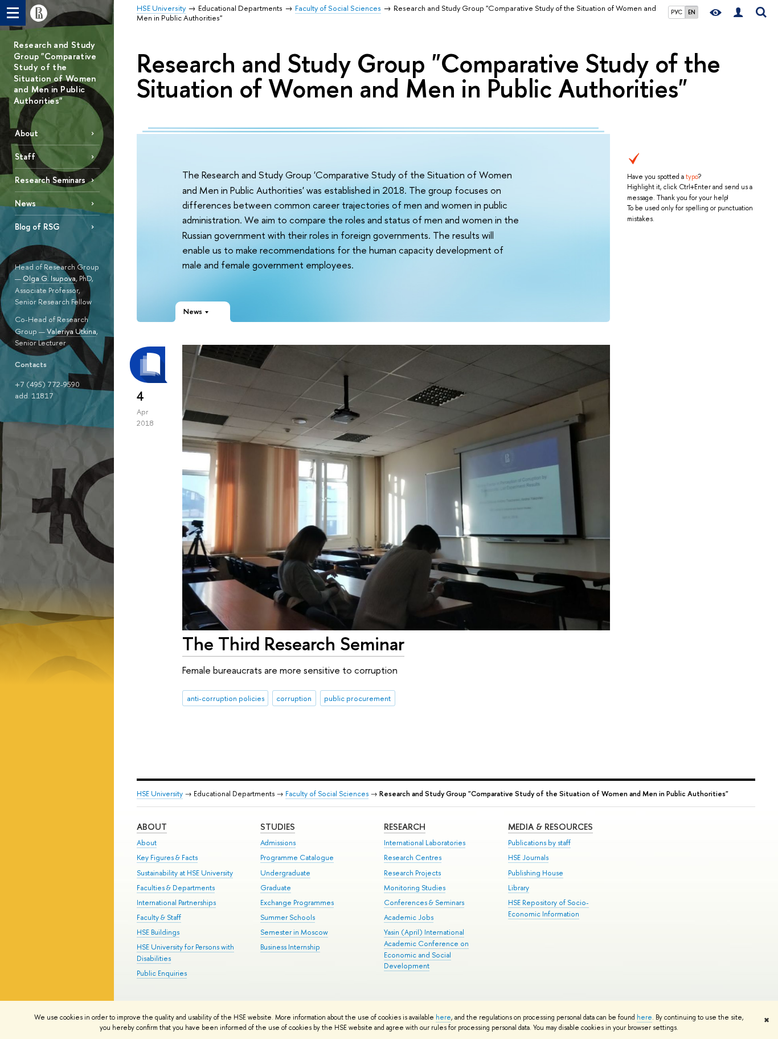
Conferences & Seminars (424, 902)
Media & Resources (550, 827)
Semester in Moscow (294, 932)
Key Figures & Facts (167, 857)
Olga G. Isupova (49, 278)
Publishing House (535, 873)
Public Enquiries (162, 973)
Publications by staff (539, 843)
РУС (676, 12)
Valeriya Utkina (71, 331)
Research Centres (412, 857)
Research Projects (412, 873)
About (26, 133)
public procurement (357, 698)
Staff (25, 156)
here (443, 1017)
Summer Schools (287, 917)
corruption (294, 698)
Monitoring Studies (414, 888)
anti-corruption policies (225, 698)
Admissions (278, 843)
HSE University (160, 793)
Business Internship (290, 947)
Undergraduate (285, 873)
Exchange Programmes (297, 902)
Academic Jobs (408, 917)
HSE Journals (528, 857)
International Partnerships (176, 902)
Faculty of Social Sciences (326, 793)
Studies (277, 827)
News (25, 203)
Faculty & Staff (159, 917)
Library (518, 888)
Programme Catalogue (297, 857)
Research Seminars (50, 179)
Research (404, 827)
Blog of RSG (37, 226)
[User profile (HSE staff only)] (738, 13)
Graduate (275, 888)
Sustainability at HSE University (185, 873)
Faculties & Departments (176, 888)
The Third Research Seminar (293, 643)
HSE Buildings (158, 932)
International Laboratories (424, 843)
